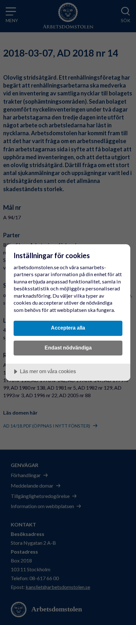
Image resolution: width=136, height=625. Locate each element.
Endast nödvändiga (68, 347)
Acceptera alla (68, 328)
